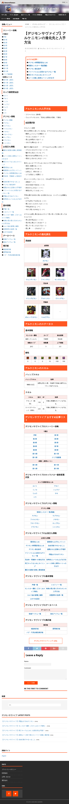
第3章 (56, 439)
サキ (56, 493)
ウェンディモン (31, 279)
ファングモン (45, 279)
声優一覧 (24, 18)
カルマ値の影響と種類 (35, 595)
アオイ (56, 486)
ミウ (34, 497)
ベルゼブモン (45, 317)
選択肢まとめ (35, 542)
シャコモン (56, 527)
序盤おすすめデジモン (50, 15)
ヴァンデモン (60, 298)
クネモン (56, 519)
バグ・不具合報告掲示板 (35, 632)
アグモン (35, 516)
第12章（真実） (8, 85)
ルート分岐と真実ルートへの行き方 (41, 78)
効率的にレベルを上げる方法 (56, 560)
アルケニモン (45, 298)
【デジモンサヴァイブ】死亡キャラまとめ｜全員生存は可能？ (23, 730)
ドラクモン (35, 527)
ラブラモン (56, 516)
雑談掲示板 (35, 629)
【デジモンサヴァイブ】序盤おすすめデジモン (18, 721)
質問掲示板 (56, 629)
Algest (4, 756)
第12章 (35, 457)
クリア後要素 (56, 457)
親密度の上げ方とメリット (56, 542)
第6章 (35, 446)
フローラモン (35, 523)
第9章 (56, 450)
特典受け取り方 (62, 15)
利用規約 (5, 773)
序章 (34, 435)
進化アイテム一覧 (25, 15)
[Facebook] (9, 793)
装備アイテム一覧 (35, 614)
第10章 (35, 454)
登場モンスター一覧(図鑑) (37, 65)
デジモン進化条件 (14, 15)
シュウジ (56, 490)
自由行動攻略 (16, 18)
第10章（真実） (8, 80)
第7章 (56, 446)
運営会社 (5, 780)
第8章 (35, 450)
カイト (35, 486)
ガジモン (46, 261)
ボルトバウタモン (31, 317)
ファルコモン (35, 519)
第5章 (56, 443)
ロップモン (56, 523)
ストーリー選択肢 (5, 18)
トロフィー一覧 (56, 585)
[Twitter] (15, 793)
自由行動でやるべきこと (56, 546)
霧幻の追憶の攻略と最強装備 (35, 570)
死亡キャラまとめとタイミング (39, 75)
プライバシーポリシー (9, 769)
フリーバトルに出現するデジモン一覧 (42, 72)
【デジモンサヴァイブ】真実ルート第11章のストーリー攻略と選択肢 (25, 735)
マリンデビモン (31, 298)
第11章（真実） (8, 83)
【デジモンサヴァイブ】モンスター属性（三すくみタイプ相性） (24, 726)
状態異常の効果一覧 (56, 595)
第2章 (35, 439)
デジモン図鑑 (7, 120)
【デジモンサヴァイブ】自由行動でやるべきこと (18, 739)
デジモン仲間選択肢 (37, 15)
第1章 (56, 435)
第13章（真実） (8, 88)
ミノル (35, 490)
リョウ (35, 493)
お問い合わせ (6, 777)
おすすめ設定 (35, 599)
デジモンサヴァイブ (55, 48)
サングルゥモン (60, 279)
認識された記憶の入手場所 (56, 549)
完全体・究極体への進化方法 (35, 560)
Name (26, 661)
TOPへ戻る (4, 15)
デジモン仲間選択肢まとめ (38, 62)
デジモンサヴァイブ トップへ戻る (45, 641)
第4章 (35, 443)
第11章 (56, 454)
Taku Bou (42, 48)
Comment (27, 668)
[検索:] (34, 704)
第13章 (56, 468)
